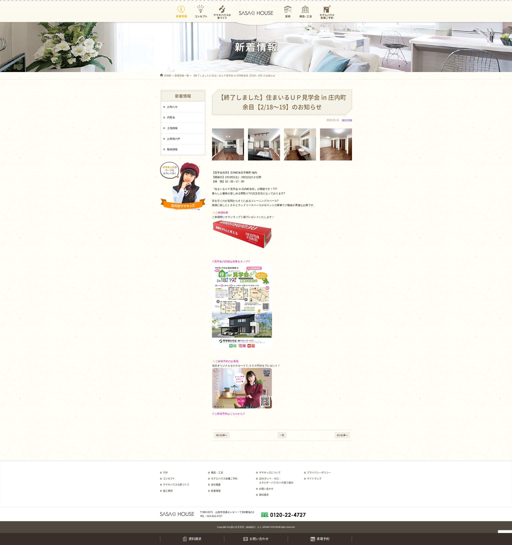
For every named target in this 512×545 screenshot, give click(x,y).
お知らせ (172, 106)
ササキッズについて (270, 472)
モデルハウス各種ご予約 (327, 12)
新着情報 (181, 12)
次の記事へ (342, 435)
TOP (165, 472)
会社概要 (216, 484)
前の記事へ (221, 435)
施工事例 (168, 491)
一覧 (282, 435)
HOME (167, 75)
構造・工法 (305, 12)
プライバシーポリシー (319, 472)
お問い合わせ (266, 489)
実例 (287, 12)
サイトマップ (314, 478)
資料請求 (264, 495)
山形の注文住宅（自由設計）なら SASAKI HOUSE (253, 527)
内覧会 (171, 117)
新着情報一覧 (182, 75)
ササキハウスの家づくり (222, 12)
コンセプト (201, 12)
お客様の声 (173, 138)
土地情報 (172, 128)
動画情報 (172, 149)
